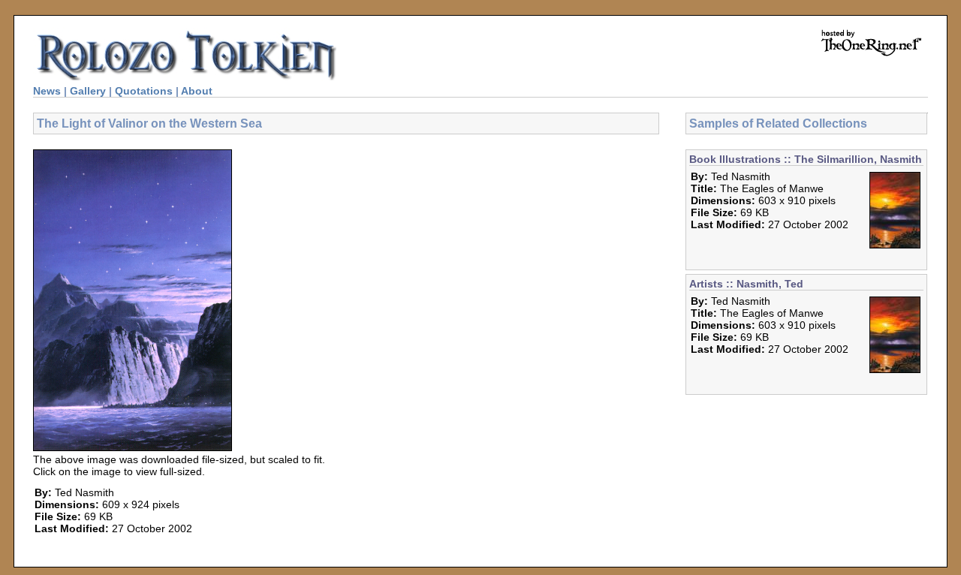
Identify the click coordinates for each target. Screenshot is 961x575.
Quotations (144, 91)
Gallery (88, 91)
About (196, 91)
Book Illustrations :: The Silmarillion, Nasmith (805, 159)
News (47, 91)
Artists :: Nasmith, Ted (746, 284)
